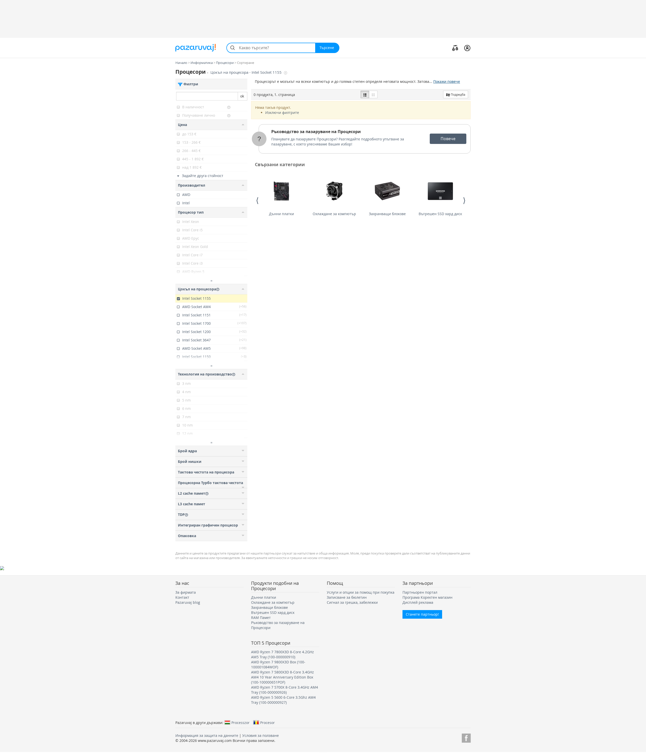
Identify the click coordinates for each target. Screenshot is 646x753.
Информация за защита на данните (206, 735)
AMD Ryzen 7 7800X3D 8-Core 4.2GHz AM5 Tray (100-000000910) (282, 654)
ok (242, 96)
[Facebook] (466, 737)
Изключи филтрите (282, 112)
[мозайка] (373, 94)
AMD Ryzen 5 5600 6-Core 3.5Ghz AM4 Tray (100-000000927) (283, 700)
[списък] (365, 94)
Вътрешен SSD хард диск (440, 213)
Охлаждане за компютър (334, 213)
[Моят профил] (467, 48)
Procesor (267, 722)
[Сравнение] (455, 48)
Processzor (240, 722)
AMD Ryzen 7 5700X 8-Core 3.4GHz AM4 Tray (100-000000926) (284, 690)
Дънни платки (281, 213)
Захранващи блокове (387, 213)
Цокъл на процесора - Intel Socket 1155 (246, 72)
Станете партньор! (422, 614)
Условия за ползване (260, 735)
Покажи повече (446, 81)
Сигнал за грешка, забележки (352, 602)
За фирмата (185, 592)
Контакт (182, 597)
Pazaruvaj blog (187, 602)
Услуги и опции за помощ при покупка (360, 592)
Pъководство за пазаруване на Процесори (316, 131)
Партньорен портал (419, 592)
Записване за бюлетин (347, 597)
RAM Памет (261, 617)
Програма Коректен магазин (427, 597)
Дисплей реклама (417, 602)
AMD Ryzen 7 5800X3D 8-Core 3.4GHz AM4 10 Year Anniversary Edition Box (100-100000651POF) (282, 677)
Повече (448, 138)
